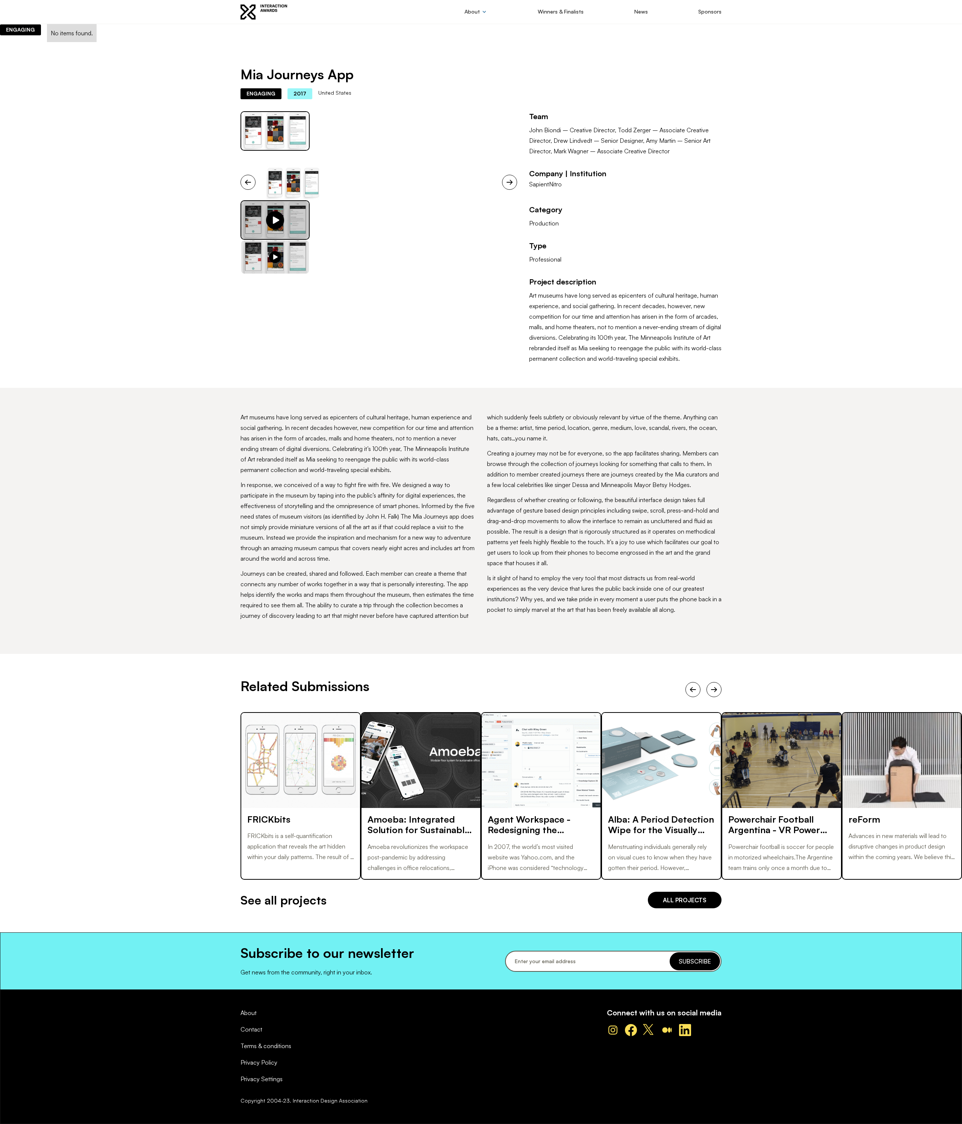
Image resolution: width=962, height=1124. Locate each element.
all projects (684, 900)
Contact (251, 1029)
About (248, 1013)
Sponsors (710, 11)
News (641, 11)
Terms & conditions (265, 1046)
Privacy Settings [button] (261, 1079)
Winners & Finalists (561, 11)
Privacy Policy (258, 1062)
